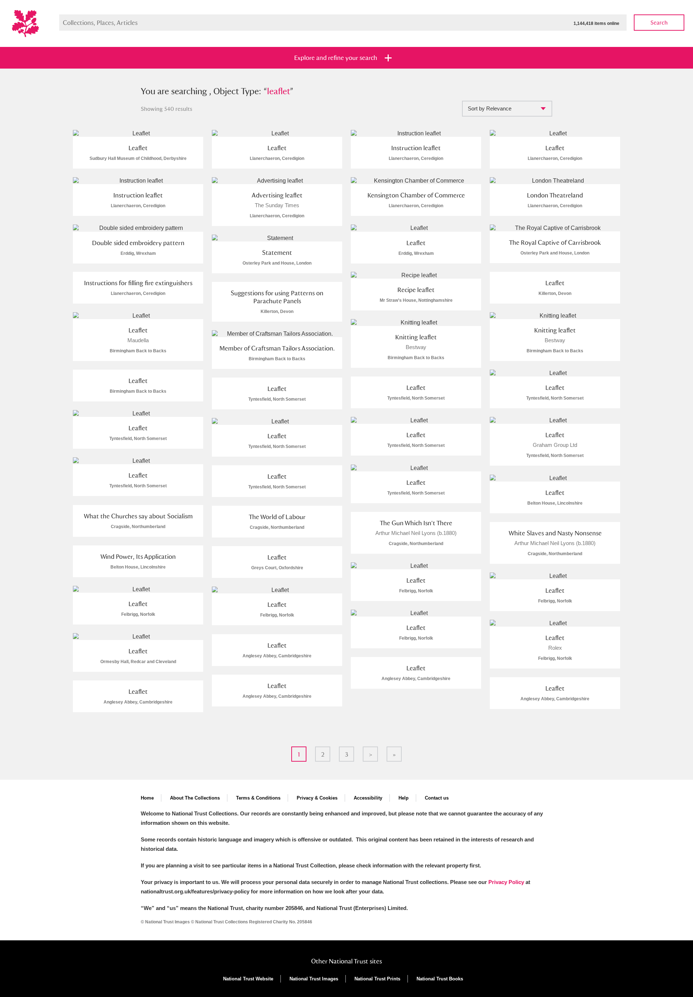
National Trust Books (440, 978)
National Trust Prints (377, 978)
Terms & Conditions (258, 798)
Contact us (437, 798)
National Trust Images (313, 978)
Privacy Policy (506, 882)
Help (403, 798)
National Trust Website (248, 978)
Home (147, 798)
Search (659, 22)
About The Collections (195, 798)
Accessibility (368, 798)
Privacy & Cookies (317, 798)
